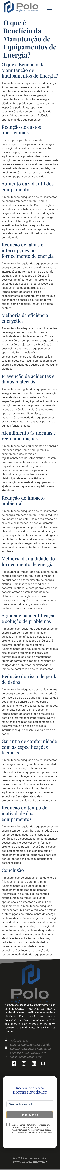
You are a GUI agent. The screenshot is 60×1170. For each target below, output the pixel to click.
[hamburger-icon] (49, 8)
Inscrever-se (30, 1114)
